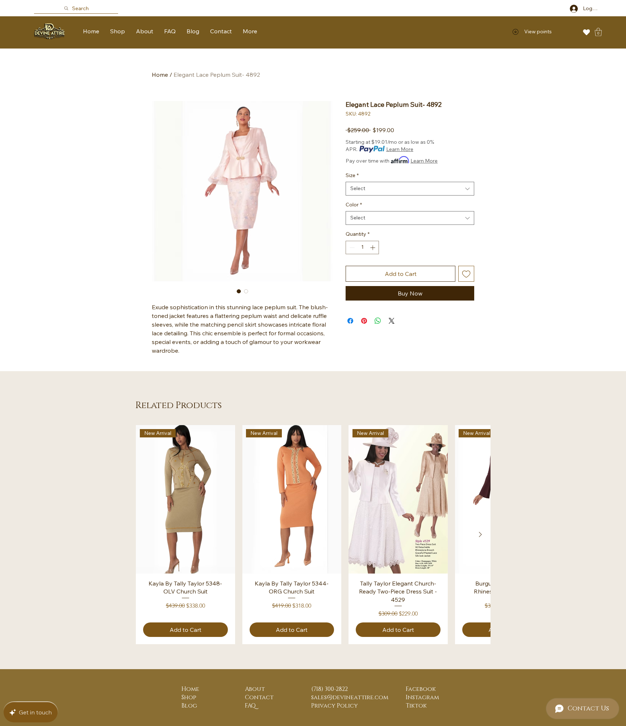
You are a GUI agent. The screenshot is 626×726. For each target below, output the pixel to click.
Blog (189, 706)
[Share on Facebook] (350, 320)
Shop (188, 697)
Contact (259, 697)
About (255, 689)
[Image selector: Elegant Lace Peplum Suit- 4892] (238, 291)
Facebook (421, 689)
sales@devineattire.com (349, 697)
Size (352, 175)
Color (354, 204)
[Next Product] (480, 534)
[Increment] (373, 247)
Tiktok (416, 706)
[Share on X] (391, 320)
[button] (598, 32)
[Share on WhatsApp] (377, 320)
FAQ (250, 706)
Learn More (399, 149)
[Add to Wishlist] (466, 274)
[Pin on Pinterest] (364, 320)
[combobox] (410, 189)
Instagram (422, 697)
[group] (313, 535)
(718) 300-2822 (329, 689)
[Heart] (586, 32)
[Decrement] (351, 247)
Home (160, 74)
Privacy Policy (334, 706)
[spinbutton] (362, 247)
